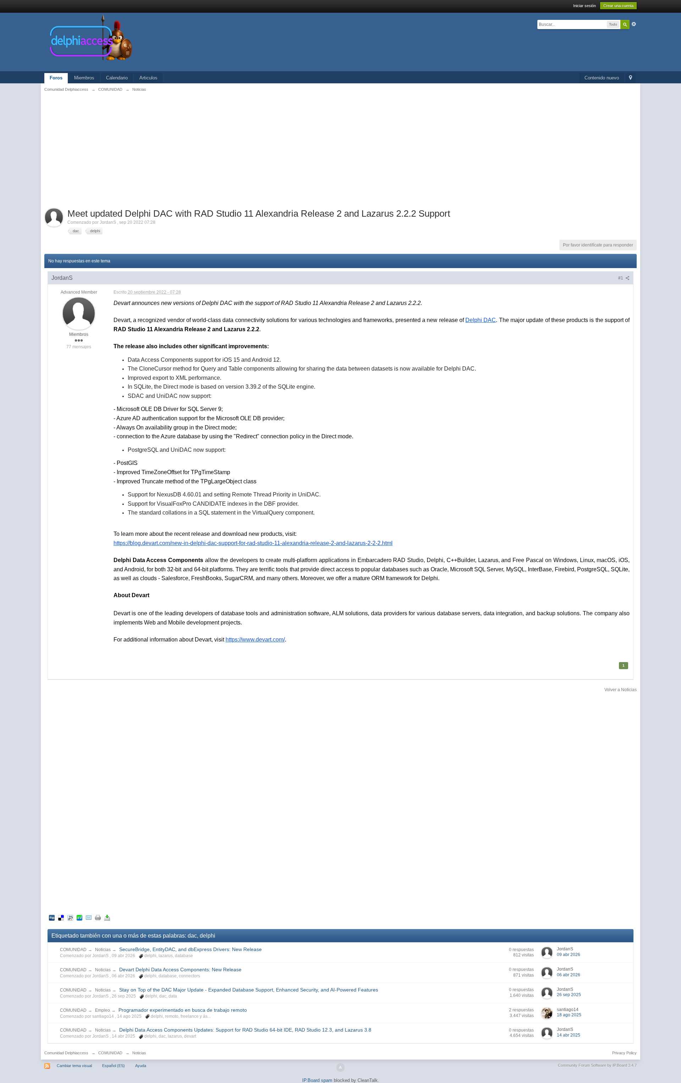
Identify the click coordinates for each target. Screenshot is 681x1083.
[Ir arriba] (340, 1067)
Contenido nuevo (602, 77)
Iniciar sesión (584, 6)
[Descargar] (107, 917)
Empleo (102, 1010)
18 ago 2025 (569, 1014)
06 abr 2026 (568, 974)
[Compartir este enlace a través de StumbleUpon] (79, 917)
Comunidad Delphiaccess (66, 1053)
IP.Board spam (317, 1080)
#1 (621, 278)
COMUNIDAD (73, 949)
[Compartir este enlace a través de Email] (89, 917)
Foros (56, 77)
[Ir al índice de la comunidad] (166, 41)
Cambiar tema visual (74, 1065)
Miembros (84, 77)
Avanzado (634, 24)
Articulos (148, 77)
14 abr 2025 (568, 1035)
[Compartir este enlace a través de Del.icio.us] (61, 917)
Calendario (117, 77)
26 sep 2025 (569, 994)
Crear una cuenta (618, 6)
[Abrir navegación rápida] (630, 78)
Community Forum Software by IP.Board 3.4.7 (597, 1065)
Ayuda (140, 1065)
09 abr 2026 (568, 954)
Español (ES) (113, 1065)
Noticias (103, 949)
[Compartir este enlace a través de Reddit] (70, 917)
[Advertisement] (340, 149)
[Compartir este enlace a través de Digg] (52, 917)
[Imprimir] (98, 917)
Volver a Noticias (620, 689)
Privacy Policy (624, 1053)
